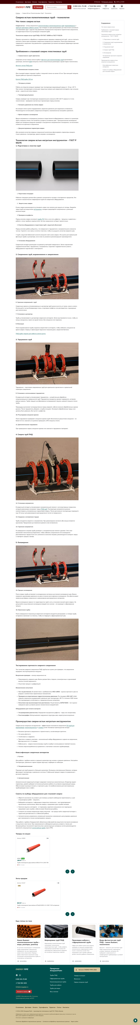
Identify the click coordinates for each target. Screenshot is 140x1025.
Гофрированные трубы (57, 978)
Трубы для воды (55, 988)
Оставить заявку (22, 991)
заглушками (38, 209)
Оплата (34, 2)
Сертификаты (42, 2)
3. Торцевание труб (108, 47)
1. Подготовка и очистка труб (111, 39)
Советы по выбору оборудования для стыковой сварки (112, 70)
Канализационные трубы (58, 982)
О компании (20, 2)
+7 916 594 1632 (94, 6)
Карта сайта (74, 1021)
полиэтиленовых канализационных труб (51, 25)
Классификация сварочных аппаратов (110, 66)
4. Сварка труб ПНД (108, 50)
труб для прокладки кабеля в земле (27, 27)
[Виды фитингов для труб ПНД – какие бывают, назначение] (111, 943)
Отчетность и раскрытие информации (25, 1017)
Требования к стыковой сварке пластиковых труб (110, 30)
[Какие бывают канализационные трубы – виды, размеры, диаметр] (29, 943)
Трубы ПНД (53, 975)
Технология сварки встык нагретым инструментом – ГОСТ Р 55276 (111, 35)
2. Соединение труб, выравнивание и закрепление (112, 43)
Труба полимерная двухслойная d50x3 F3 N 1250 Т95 (32, 862)
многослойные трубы (38, 828)
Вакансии (77, 979)
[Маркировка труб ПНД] (56, 943)
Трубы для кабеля (55, 985)
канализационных (31, 727)
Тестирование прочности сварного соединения (112, 56)
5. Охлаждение (107, 53)
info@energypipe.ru (94, 8)
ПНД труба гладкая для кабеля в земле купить (31, 333)
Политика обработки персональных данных (28, 1021)
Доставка (28, 2)
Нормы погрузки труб (81, 982)
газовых (41, 727)
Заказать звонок (108, 2)
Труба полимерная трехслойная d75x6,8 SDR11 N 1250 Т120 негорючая (38, 905)
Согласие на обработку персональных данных (56, 1021)
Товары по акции (79, 975)
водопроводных (70, 25)
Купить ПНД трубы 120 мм (24, 79)
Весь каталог (54, 991)
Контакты (59, 2)
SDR (30, 61)
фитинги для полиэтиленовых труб (53, 59)
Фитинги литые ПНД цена (24, 65)
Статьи (18, 13)
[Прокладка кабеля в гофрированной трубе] (84, 943)
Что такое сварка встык (108, 27)
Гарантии (51, 2)
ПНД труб (44, 509)
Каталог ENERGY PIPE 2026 (88, 970)
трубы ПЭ (41, 219)
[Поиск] (69, 7)
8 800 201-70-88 (79, 6)
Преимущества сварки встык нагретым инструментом (109, 61)
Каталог (39, 7)
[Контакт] (135, 1020)
